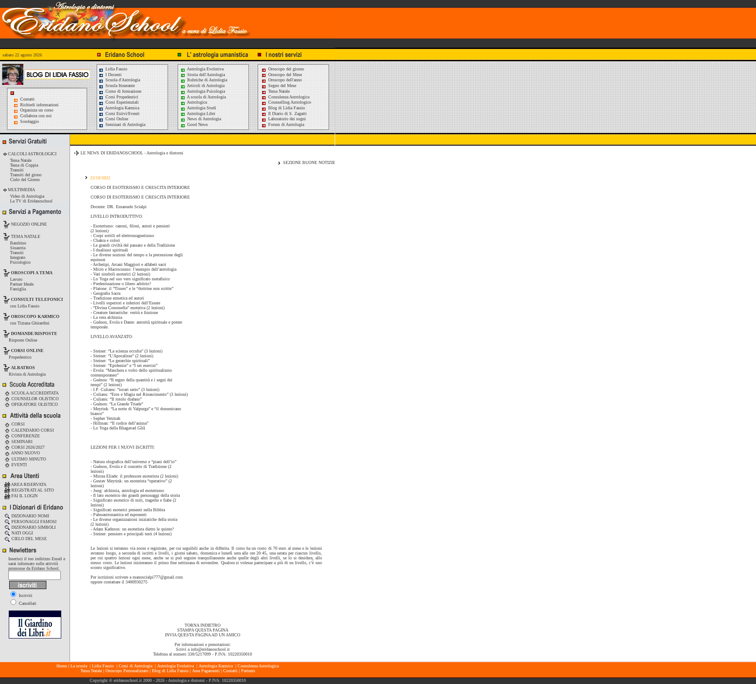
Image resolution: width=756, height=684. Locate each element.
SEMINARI (21, 441)
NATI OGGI (21, 532)
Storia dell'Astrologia (205, 74)
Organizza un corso (36, 110)
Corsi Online (116, 118)
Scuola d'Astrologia (122, 79)
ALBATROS (23, 367)
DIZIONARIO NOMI (29, 515)
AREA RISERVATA (28, 484)
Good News (197, 124)
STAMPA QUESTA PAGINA (202, 630)
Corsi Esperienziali (121, 102)
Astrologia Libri (200, 113)
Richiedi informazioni (39, 104)
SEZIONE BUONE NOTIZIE (309, 162)
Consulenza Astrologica (288, 96)
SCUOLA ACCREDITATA (34, 393)
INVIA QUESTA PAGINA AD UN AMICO (202, 634)
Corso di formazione (122, 91)
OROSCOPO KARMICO (35, 316)
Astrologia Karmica (121, 107)
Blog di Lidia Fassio (286, 107)
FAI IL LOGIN (24, 495)
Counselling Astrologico (289, 102)
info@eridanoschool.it (210, 649)
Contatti (27, 99)
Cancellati (27, 603)
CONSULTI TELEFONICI (37, 299)
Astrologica (196, 102)
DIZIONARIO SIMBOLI (33, 527)
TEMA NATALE (25, 236)
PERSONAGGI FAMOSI (33, 521)
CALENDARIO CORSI (32, 430)
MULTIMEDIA (21, 189)
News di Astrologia (203, 118)
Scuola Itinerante (119, 85)
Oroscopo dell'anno (285, 79)
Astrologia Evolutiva (205, 68)
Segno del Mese (281, 85)
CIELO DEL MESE (28, 538)
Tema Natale (278, 91)
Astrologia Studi (201, 107)
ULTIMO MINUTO (28, 459)
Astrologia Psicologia (205, 91)
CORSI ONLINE (27, 350)
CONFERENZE (25, 435)
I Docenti (113, 74)
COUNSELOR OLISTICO (34, 398)
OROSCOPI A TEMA (31, 272)
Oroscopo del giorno (285, 68)
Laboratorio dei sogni (286, 118)
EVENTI (18, 464)
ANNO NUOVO (25, 452)
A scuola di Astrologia (206, 96)
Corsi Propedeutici (121, 96)
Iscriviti (25, 595)
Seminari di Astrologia (124, 124)
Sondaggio (29, 121)
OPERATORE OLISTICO (34, 404)
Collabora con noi (36, 115)
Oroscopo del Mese (284, 74)
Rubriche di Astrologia (206, 79)
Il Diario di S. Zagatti (287, 113)
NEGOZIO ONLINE (28, 224)
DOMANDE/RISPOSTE (34, 333)
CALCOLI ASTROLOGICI (31, 153)
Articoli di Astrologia (205, 85)
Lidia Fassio (115, 68)
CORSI (17, 424)
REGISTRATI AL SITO (32, 490)
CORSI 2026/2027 (27, 447)
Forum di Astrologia (285, 124)
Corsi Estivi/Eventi (122, 113)
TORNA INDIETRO (202, 625)
